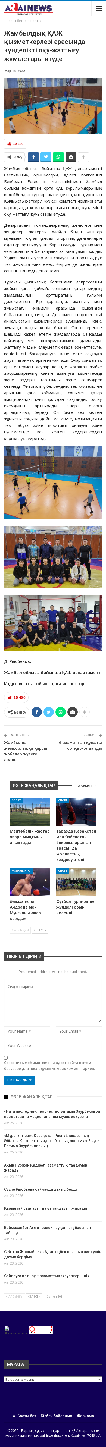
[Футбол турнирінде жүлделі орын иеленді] (76, 882)
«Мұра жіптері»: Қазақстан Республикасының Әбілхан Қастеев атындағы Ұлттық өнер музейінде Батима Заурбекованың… (51, 1140)
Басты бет (26, 1416)
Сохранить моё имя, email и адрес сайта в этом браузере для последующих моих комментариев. (49, 1065)
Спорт (16, 800)
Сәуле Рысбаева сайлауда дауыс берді (40, 1189)
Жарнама (85, 1416)
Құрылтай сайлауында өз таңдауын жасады (45, 1208)
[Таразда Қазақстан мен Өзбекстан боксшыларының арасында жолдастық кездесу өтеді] (76, 812)
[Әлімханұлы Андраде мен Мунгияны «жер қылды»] (30, 882)
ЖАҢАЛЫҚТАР (21, 870)
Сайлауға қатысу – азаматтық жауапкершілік (46, 1276)
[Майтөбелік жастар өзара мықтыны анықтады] (30, 812)
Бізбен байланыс (56, 1416)
